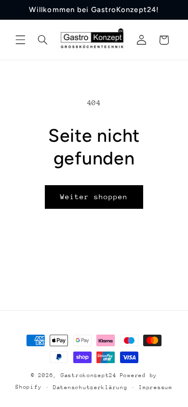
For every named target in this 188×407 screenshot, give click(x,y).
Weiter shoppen (94, 196)
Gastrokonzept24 (89, 375)
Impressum (156, 387)
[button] (20, 40)
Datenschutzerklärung (90, 387)
